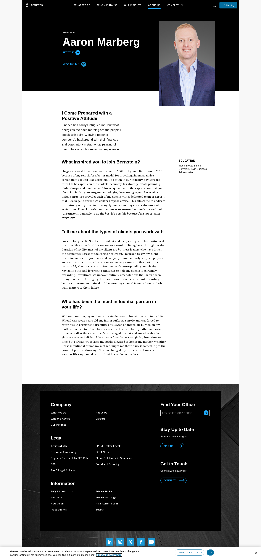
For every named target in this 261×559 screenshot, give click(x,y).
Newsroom (57, 503)
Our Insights (132, 5)
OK (210, 552)
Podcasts (56, 497)
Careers (101, 419)
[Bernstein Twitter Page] (130, 542)
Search (100, 509)
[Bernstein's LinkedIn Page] (109, 542)
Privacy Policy (104, 491)
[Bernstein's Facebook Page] (141, 542)
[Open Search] (214, 6)
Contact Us (175, 5)
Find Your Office (177, 404)
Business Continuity (63, 452)
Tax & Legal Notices (63, 470)
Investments (59, 509)
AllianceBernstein (107, 503)
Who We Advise (107, 5)
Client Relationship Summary (114, 458)
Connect (170, 480)
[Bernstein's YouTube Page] (151, 542)
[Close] (256, 553)
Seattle (68, 52)
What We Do (82, 5)
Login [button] (226, 5)
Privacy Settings (189, 552)
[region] (130, 553)
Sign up (169, 446)
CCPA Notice (103, 452)
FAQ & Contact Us (62, 491)
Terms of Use (59, 446)
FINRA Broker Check (108, 446)
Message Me (71, 64)
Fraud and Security (107, 464)
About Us (154, 5)
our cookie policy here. (109, 555)
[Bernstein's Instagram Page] (120, 542)
